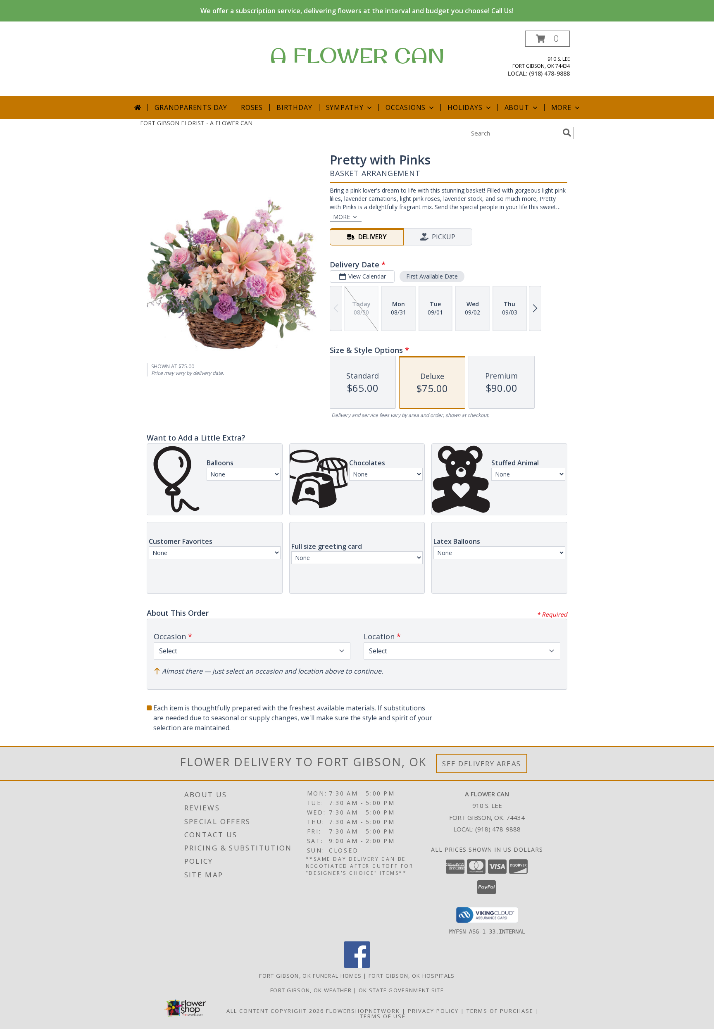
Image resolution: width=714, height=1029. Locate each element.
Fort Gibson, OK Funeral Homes (310, 975)
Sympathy (345, 107)
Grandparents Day (191, 107)
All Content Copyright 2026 (275, 1011)
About (517, 107)
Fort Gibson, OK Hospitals (412, 975)
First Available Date (432, 276)
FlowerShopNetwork (363, 1011)
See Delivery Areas (481, 763)
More (561, 107)
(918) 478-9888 (549, 73)
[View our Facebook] (357, 965)
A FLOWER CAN (357, 55)
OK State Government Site (401, 990)
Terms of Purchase (499, 1011)
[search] (567, 132)
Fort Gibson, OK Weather (311, 990)
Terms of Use (383, 1016)
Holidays (464, 107)
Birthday (294, 107)
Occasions (406, 107)
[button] (547, 39)
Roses (252, 107)
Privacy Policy (433, 1011)
